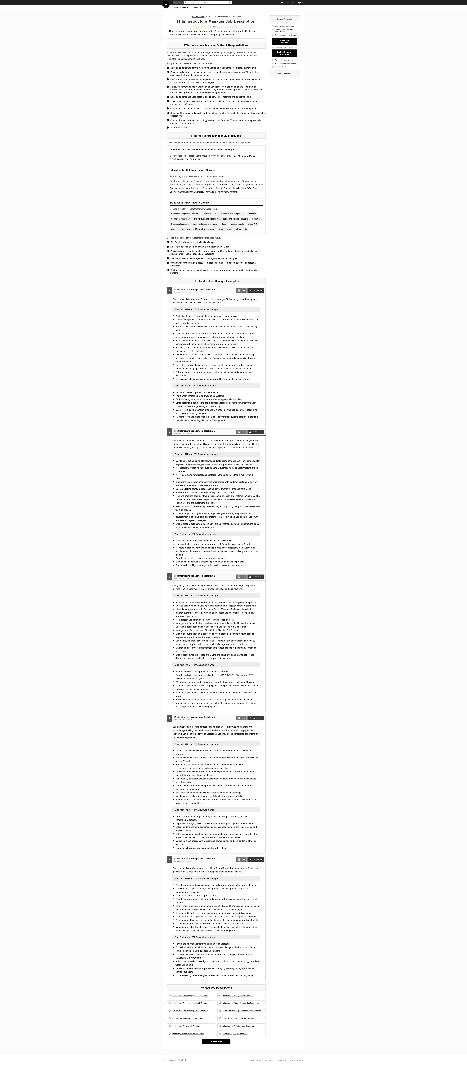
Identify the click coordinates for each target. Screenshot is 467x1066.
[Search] (230, 2)
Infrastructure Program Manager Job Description (190, 1003)
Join (293, 2)
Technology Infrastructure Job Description (188, 1034)
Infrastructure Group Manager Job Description (190, 996)
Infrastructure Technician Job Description (238, 1026)
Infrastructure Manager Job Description (238, 996)
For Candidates (180, 7)
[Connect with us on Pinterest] (182, 1060)
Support (258, 1060)
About (253, 1060)
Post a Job (285, 2)
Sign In (300, 2)
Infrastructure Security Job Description (187, 1026)
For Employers (197, 7)
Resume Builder (282, 1060)
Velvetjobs (166, 4)
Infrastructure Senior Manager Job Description (190, 1011)
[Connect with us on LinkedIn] (186, 1060)
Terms (264, 1060)
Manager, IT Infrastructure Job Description (239, 1018)
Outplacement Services (296, 1060)
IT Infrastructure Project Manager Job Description (242, 1011)
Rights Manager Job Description (235, 1034)
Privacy (270, 1060)
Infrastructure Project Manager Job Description (241, 1003)
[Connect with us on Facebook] (179, 1060)
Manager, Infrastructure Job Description (187, 1018)
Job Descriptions (198, 16)
